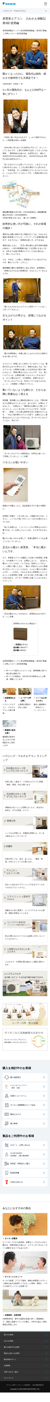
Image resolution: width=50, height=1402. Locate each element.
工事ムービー (9, 33)
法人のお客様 (8, 1341)
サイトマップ (8, 1378)
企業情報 (7, 1365)
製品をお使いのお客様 (11, 1353)
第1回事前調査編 (27, 31)
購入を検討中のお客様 (11, 1347)
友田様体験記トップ (11, 31)
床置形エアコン (22, 644)
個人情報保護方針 (38, 1385)
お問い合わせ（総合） (11, 1372)
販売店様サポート (10, 1359)
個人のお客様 (8, 1335)
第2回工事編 (41, 31)
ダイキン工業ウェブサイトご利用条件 (18, 1385)
